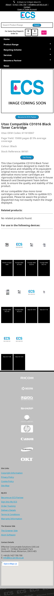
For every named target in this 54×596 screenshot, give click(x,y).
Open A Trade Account (27, 9)
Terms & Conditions (10, 514)
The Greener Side (9, 530)
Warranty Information (11, 518)
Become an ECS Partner (12, 497)
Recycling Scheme (12, 49)
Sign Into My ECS (9, 501)
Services (8, 55)
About (8, 4)
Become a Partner (12, 60)
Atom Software (8, 534)
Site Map (5, 485)
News (6, 66)
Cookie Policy (7, 481)
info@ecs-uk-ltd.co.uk (37, 4)
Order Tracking (8, 506)
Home (7, 39)
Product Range (11, 44)
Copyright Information (12, 473)
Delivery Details (8, 510)
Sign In (44, 32)
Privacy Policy (7, 477)
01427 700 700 (19, 4)
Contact (27, 7)
